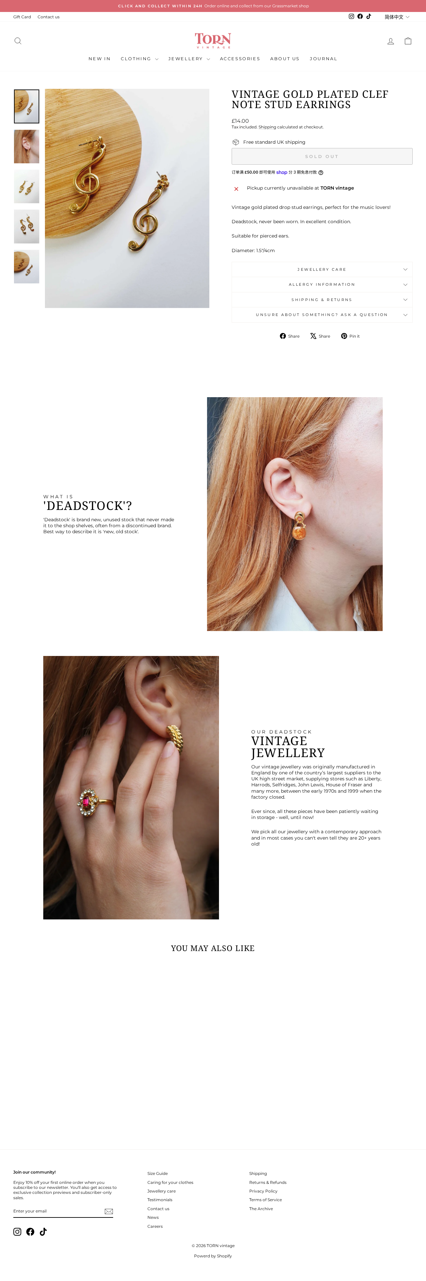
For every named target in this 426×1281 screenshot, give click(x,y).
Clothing (137, 58)
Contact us (49, 16)
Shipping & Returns (322, 299)
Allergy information (322, 284)
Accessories (240, 58)
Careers (155, 1226)
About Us (285, 58)
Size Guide (157, 1173)
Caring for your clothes (170, 1182)
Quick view (61, 1087)
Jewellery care (322, 269)
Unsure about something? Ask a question (322, 314)
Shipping (267, 126)
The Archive (261, 1208)
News (153, 1217)
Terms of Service (265, 1199)
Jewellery (186, 58)
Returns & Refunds (268, 1182)
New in (100, 58)
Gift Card (22, 16)
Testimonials (159, 1199)
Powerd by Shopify (213, 1255)
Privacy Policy (263, 1191)
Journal (323, 58)
